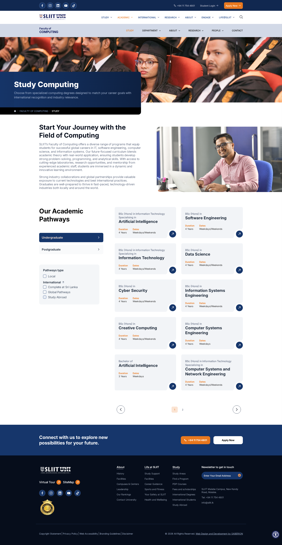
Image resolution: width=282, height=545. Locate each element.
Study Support (152, 473)
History (120, 473)
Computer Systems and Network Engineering (207, 371)
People (216, 30)
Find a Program (180, 478)
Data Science (197, 254)
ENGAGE (206, 17)
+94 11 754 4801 (197, 440)
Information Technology (141, 257)
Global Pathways (59, 292)
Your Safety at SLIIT (155, 494)
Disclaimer (127, 533)
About (173, 30)
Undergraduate (52, 237)
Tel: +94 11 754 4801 (213, 497)
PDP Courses (179, 484)
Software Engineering (206, 218)
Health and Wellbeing (156, 499)
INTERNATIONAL (147, 17)
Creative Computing (138, 328)
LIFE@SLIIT (225, 17)
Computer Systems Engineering (203, 330)
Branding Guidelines (110, 533)
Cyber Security (133, 290)
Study (130, 30)
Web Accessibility (88, 533)
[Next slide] (237, 409)
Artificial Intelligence (138, 221)
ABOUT (189, 17)
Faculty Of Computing (34, 111)
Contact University (126, 499)
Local (51, 276)
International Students (184, 499)
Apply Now (231, 5)
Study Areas (179, 473)
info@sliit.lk (208, 502)
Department (150, 30)
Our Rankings (124, 494)
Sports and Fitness (154, 489)
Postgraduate (51, 249)
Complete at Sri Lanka (63, 287)
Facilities (121, 478)
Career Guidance (153, 484)
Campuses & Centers (128, 484)
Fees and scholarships (184, 489)
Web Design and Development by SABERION (219, 533)
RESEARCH (171, 17)
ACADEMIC (124, 17)
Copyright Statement (50, 533)
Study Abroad (57, 297)
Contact (237, 30)
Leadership (122, 489)
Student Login (207, 5)
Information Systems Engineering (205, 293)
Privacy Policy (70, 533)
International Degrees (183, 494)
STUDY (105, 17)
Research (194, 30)
